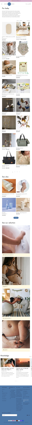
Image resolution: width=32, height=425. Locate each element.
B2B (2, 391)
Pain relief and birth (6, 318)
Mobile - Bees (4, 130)
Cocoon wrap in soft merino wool (6, 56)
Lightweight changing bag (5, 165)
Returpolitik (3, 396)
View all (16, 217)
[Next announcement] (30, 1)
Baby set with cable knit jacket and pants (21, 165)
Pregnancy (5, 286)
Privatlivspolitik (4, 398)
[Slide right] (18, 381)
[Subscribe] (16, 415)
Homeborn (6, 422)
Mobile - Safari (18, 130)
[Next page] (19, 172)
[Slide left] (14, 381)
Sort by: (18, 20)
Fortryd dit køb (4, 400)
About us (3, 389)
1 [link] (12, 171)
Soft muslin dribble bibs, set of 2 (20, 56)
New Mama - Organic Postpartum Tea (21, 212)
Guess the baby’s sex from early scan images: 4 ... (7, 369)
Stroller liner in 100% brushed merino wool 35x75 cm (8, 37)
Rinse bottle (3, 212)
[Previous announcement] (2, 1)
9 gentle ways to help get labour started (22, 369)
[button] (2, 4)
